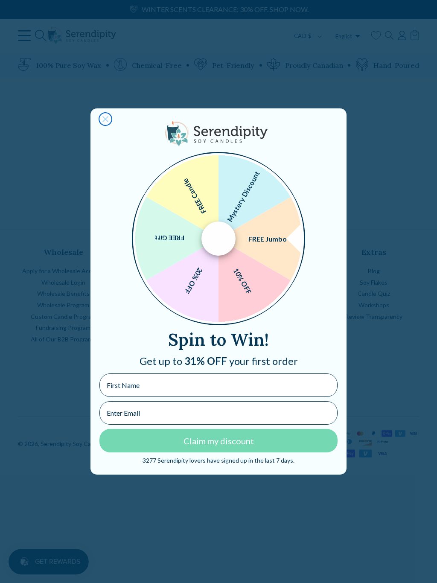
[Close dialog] (105, 119)
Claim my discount (219, 441)
